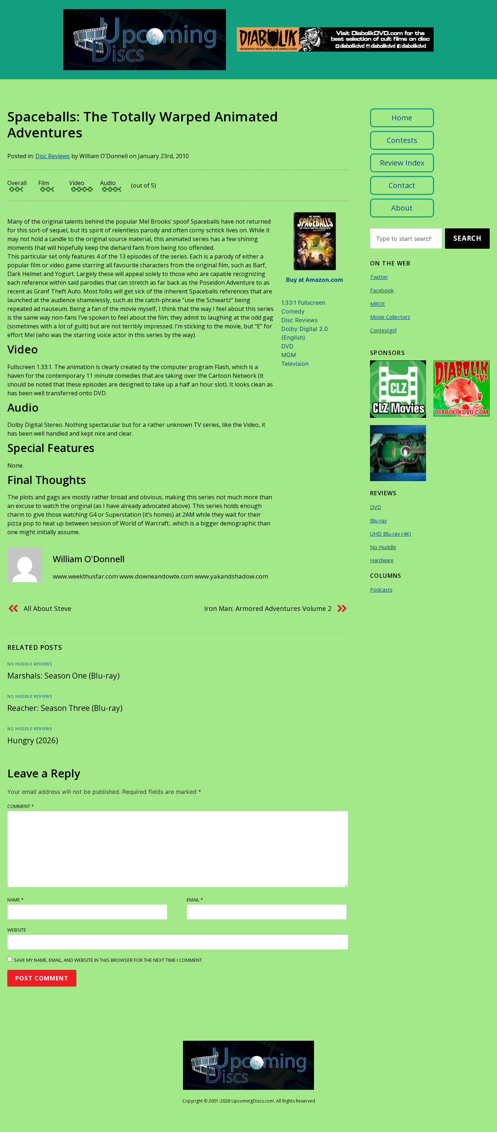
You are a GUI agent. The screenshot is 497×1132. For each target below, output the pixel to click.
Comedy (293, 311)
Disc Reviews (52, 156)
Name (15, 899)
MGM (288, 355)
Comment (20, 806)
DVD (287, 346)
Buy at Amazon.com (314, 279)
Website (16, 930)
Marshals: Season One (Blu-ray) (63, 676)
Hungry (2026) (32, 740)
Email (195, 899)
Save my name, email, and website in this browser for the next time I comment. (108, 960)
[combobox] (406, 238)
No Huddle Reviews (29, 664)
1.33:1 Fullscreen (303, 302)
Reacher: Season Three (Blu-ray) (65, 708)
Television (295, 363)
